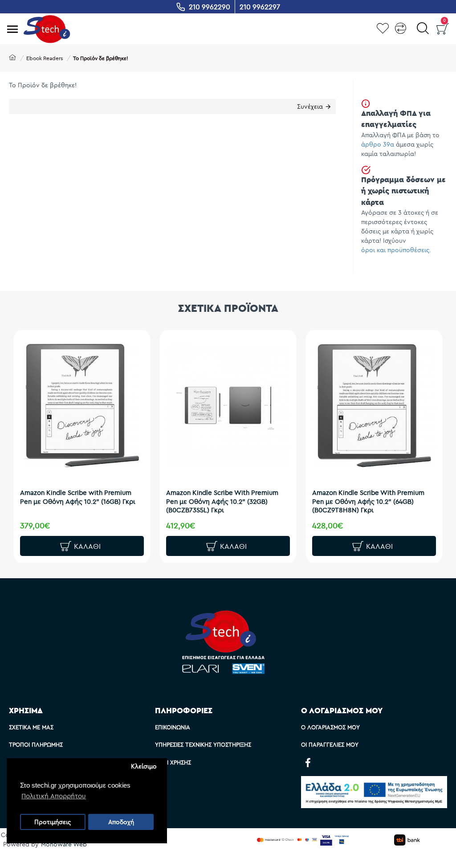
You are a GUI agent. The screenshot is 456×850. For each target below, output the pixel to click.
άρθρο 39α (377, 144)
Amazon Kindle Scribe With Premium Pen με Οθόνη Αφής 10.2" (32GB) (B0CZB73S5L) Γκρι (222, 501)
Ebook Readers (44, 58)
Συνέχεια (310, 106)
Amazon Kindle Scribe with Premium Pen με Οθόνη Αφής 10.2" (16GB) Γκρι (77, 497)
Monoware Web (64, 844)
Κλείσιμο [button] (144, 766)
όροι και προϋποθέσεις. (396, 250)
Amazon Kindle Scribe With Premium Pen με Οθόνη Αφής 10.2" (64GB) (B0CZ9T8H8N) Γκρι (368, 501)
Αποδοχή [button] (121, 822)
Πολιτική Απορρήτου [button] (53, 796)
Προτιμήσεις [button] (52, 822)
